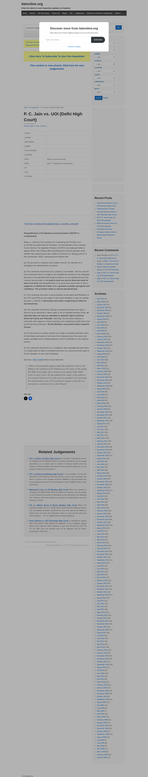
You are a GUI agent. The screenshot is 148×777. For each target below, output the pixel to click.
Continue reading (74, 46)
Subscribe (98, 40)
